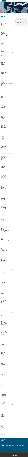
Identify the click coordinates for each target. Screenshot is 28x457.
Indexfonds (2, 200)
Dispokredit (2, 109)
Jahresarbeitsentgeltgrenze (4, 221)
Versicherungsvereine (3, 397)
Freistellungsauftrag (3, 146)
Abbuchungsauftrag (3, 23)
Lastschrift (2, 248)
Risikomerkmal (2, 335)
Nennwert (2, 274)
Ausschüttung (2, 51)
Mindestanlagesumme (3, 262)
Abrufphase (2, 25)
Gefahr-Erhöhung (3, 157)
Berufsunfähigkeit (3, 71)
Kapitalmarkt (2, 232)
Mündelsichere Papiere (3, 268)
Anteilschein (2, 41)
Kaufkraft (2, 237)
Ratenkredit (2, 316)
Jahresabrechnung (3, 219)
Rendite (2, 325)
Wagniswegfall (2, 407)
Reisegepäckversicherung (4, 323)
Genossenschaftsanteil (3, 165)
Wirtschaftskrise (3, 416)
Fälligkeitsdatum (3, 136)
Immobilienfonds (3, 199)
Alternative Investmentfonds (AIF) (5, 35)
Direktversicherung (3, 108)
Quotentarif (2, 311)
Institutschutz (2, 209)
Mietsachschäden (3, 261)
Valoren (2, 384)
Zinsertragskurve (3, 427)
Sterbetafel (2, 353)
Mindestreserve (3, 263)
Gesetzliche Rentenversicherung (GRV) (5, 170)
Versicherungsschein (3, 394)
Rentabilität (2, 326)
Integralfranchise (3, 210)
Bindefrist (2, 75)
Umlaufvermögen (3, 374)
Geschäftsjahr (2, 167)
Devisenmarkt (2, 105)
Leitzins (2, 251)
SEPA (1, 346)
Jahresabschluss (3, 220)
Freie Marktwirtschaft (3, 145)
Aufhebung (2, 43)
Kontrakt (2, 239)
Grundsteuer (2, 179)
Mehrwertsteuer (3, 260)
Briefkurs (2, 81)
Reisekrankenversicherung (4, 324)
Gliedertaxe (2, 177)
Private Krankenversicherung (4, 303)
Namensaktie (2, 272)
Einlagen (2, 116)
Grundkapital (2, 178)
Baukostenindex (3, 62)
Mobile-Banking (3, 267)
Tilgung (2, 363)
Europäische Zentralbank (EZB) (4, 127)
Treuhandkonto (3, 364)
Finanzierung (2, 138)
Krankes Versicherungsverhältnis (5, 240)
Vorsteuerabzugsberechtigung (4, 402)
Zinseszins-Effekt (3, 428)
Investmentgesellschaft (3, 215)
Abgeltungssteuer (3, 24)
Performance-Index (3, 295)
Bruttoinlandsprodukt (3, 82)
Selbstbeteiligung (3, 345)
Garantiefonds (2, 155)
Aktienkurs (2, 34)
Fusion (1, 149)
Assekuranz (2, 42)
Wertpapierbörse (3, 415)
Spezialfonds (2, 351)
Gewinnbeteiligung (3, 174)
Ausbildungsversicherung (4, 45)
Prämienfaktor (2, 301)
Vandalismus (2, 387)
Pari (1, 292)
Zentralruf (2, 425)
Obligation (2, 283)
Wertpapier (2, 414)
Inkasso (2, 206)
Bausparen (2, 63)
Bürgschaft (2, 85)
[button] (1, 434)
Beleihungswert (3, 70)
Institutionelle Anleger (3, 208)
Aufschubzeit (2, 44)
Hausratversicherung (3, 188)
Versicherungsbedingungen (4, 393)
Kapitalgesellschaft (3, 231)
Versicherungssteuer (3, 395)
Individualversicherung (3, 201)
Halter (1, 186)
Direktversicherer (3, 107)
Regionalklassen (3, 321)
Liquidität (2, 252)
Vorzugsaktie (2, 403)
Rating (1, 317)
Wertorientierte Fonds (3, 413)
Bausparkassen (3, 64)
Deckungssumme (3, 99)
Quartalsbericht (3, 310)
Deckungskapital (3, 98)
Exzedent (2, 128)
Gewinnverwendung (3, 175)
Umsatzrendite (2, 376)
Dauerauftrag (2, 97)
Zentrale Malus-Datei (3, 424)
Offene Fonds (2, 284)
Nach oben (11, 52)
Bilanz (1, 74)
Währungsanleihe (3, 408)
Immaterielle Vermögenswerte (4, 198)
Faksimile (2, 135)
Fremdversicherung (3, 148)
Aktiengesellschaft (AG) (3, 33)
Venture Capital (3, 388)
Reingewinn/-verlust (3, 322)
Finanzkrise (2, 139)
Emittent (2, 124)
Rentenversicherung (3, 331)
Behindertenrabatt (3, 66)
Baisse (1, 55)
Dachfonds (2, 96)
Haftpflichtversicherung (4, 185)
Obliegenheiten (3, 282)
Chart (1, 89)
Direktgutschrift (3, 106)
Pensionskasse (2, 294)
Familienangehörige (3, 137)
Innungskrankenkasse (3, 207)
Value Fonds (2, 385)
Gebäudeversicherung (3, 156)
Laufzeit (2, 249)
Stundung (2, 355)
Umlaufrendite (2, 373)
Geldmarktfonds (3, 158)
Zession (2, 426)
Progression (2, 304)
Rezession (2, 333)
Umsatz (2, 375)
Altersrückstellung (3, 36)
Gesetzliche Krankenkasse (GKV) (5, 169)
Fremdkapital (2, 147)
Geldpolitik (2, 160)
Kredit (1, 241)
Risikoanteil (2, 334)
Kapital (2, 228)
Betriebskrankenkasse (3, 73)
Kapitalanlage (2, 229)
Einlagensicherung (3, 117)
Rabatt (1, 315)
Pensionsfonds (2, 293)
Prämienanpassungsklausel (4, 300)
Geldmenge (2, 159)
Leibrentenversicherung (4, 250)
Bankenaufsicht (3, 56)
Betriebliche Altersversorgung (4, 72)
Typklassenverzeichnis (3, 365)
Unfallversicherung (3, 377)
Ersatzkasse (2, 126)
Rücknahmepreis (3, 340)
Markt (1, 259)
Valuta (1, 386)
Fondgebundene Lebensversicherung (5, 140)
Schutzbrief (2, 344)
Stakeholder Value (3, 352)
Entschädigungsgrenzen (4, 125)
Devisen (2, 104)
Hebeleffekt (2, 190)
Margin (2, 258)
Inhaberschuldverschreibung (4, 205)
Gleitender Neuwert (3, 176)
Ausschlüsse (2, 50)
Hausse (2, 189)
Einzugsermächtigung (3, 119)
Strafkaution (2, 354)
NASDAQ (2, 273)
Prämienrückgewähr (3, 302)
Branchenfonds (3, 80)
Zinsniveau (2, 429)
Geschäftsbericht (3, 166)
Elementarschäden (3, 120)
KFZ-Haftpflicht (2, 238)
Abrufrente (2, 26)
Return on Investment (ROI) (4, 332)
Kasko (1, 236)
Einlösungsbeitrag (3, 118)
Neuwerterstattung (3, 278)
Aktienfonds (2, 32)
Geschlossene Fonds (3, 168)
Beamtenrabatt (2, 65)
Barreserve (2, 61)
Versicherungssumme (3, 396)
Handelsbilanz (2, 187)
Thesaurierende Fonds (3, 362)
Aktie (1, 31)
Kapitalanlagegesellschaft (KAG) (5, 230)
